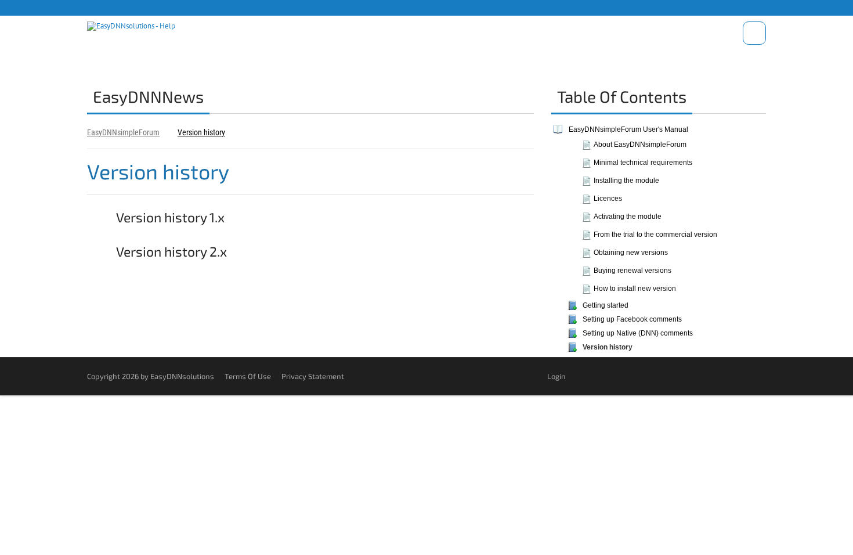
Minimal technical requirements (643, 162)
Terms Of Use (248, 376)
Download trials (740, 7)
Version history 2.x (170, 251)
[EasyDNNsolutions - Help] (131, 24)
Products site (114, 7)
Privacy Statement (312, 376)
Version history (201, 132)
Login (556, 376)
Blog (184, 7)
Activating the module (628, 216)
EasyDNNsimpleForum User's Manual (628, 129)
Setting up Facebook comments (632, 319)
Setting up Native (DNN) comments (638, 333)
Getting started (605, 305)
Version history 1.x (169, 217)
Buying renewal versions (632, 270)
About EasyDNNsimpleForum (640, 144)
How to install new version (635, 288)
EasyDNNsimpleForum (123, 132)
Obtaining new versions (631, 252)
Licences (608, 198)
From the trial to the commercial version (655, 234)
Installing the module (626, 180)
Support (155, 7)
